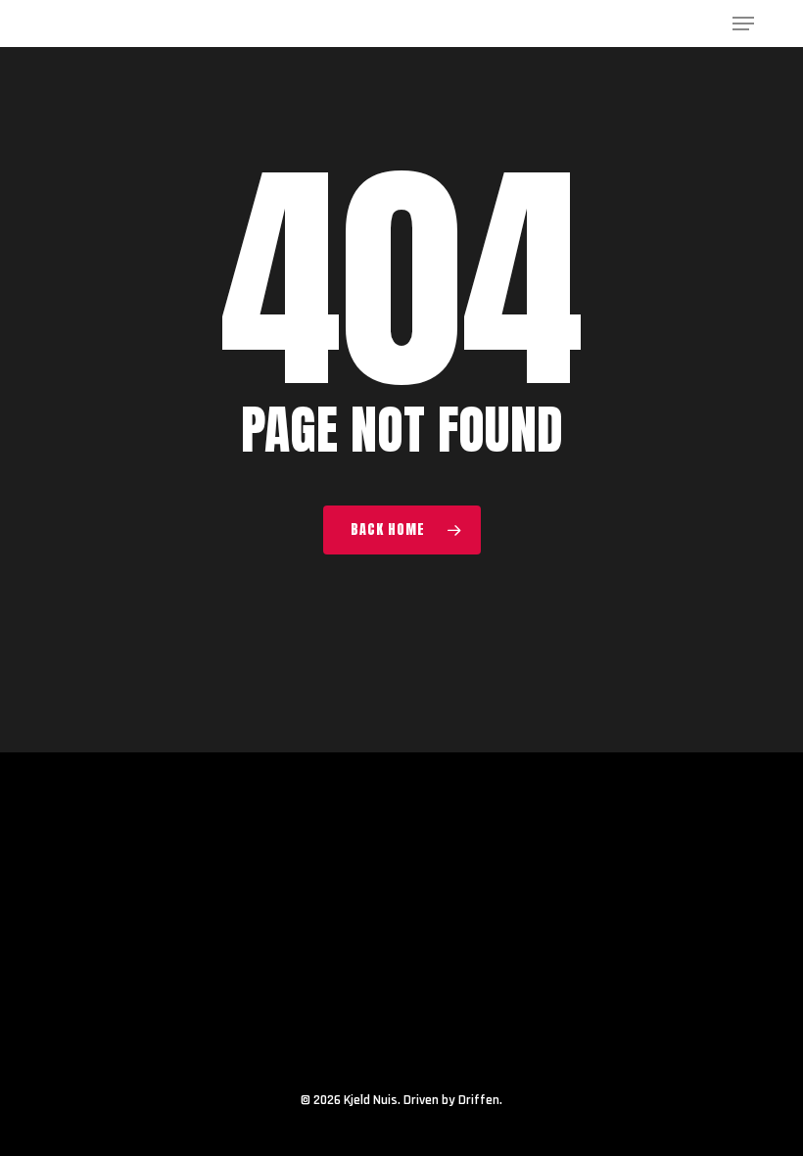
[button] (743, 23)
